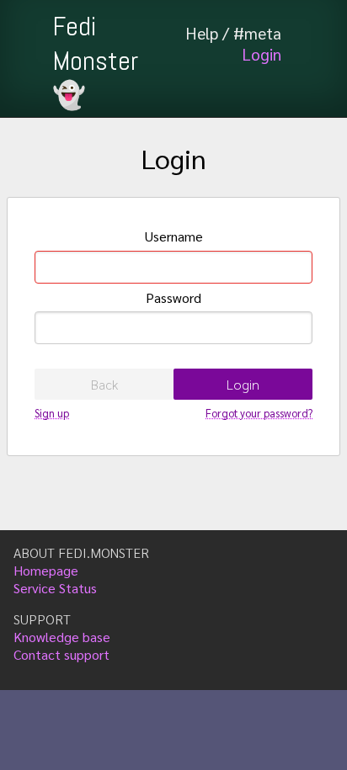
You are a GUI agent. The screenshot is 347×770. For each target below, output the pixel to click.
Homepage (45, 570)
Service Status (55, 588)
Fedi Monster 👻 (95, 60)
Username (174, 236)
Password (173, 297)
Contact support (61, 654)
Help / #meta (233, 32)
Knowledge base (61, 636)
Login (261, 53)
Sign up (52, 413)
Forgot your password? (259, 413)
